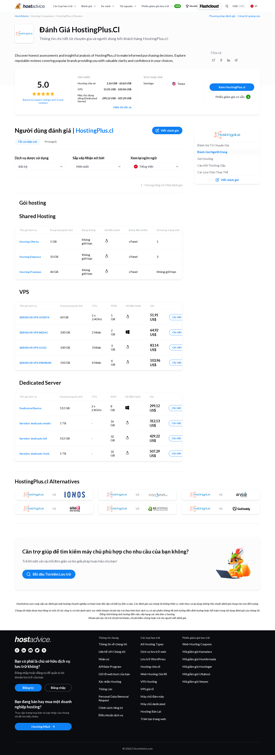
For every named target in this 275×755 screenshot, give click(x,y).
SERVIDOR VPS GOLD (33, 347)
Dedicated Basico (30, 408)
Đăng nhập (58, 687)
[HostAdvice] (30, 6)
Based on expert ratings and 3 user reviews (43, 101)
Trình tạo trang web (153, 719)
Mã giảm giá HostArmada (199, 659)
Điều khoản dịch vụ (111, 715)
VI (256, 6)
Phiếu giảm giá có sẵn (232, 97)
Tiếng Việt (146, 166)
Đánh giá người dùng (212, 152)
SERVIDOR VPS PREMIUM (35, 362)
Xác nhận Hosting (110, 681)
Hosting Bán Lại (150, 711)
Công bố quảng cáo (249, 16)
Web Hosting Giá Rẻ (153, 674)
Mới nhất (82, 166)
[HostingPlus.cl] (24, 33)
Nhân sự (104, 659)
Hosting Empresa (30, 256)
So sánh (106, 6)
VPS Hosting (148, 681)
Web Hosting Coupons (197, 644)
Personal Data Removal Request (114, 698)
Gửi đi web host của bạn (114, 674)
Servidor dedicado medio (35, 423)
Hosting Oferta (29, 241)
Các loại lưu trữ (62, 6)
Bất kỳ (23, 166)
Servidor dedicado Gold (34, 453)
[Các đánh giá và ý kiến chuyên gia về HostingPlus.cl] (214, 60)
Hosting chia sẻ (150, 666)
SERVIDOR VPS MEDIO (33, 332)
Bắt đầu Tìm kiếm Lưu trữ (52, 574)
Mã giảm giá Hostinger (197, 666)
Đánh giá (86, 6)
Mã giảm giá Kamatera (197, 651)
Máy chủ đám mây (152, 696)
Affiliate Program (110, 666)
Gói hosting (205, 158)
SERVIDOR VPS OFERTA (34, 317)
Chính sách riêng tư (111, 707)
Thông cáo (105, 689)
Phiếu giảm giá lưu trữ (161, 6)
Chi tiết (177, 317)
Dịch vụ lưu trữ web (153, 651)
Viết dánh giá (170, 130)
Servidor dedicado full (33, 438)
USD (239, 6)
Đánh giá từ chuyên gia (213, 145)
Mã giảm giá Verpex (195, 681)
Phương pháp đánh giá (222, 16)
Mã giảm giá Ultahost (196, 674)
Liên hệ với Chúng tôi (112, 651)
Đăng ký (28, 687)
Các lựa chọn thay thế (212, 172)
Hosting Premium (30, 271)
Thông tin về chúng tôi (113, 644)
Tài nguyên (126, 6)
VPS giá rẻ (147, 689)
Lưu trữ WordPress (153, 659)
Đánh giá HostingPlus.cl (79, 29)
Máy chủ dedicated (152, 704)
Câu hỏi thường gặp (211, 165)
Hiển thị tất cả (122, 107)
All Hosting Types (152, 644)
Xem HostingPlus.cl (232, 87)
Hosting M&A (40, 726)
